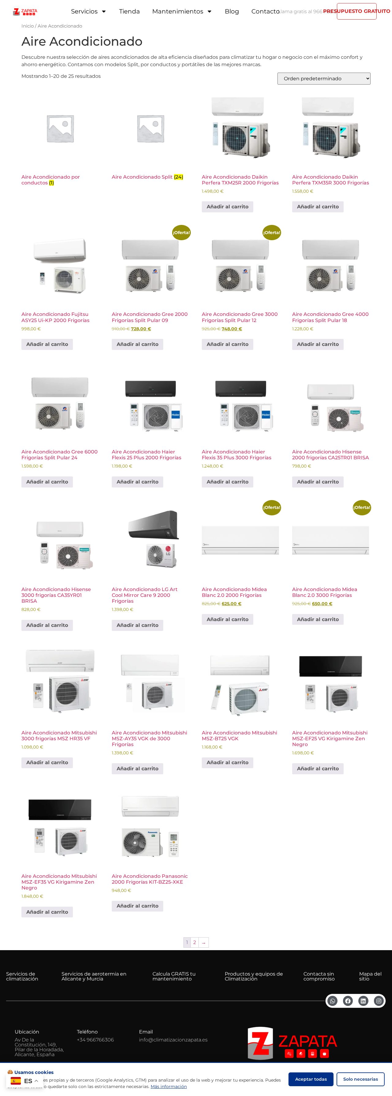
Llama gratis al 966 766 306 (310, 11)
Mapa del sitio (370, 976)
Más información (169, 1086)
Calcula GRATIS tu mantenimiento (174, 976)
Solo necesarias (360, 1079)
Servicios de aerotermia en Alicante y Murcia (94, 976)
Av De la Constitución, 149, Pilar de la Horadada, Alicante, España (39, 1047)
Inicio (27, 26)
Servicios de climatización (22, 976)
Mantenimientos (177, 11)
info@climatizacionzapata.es (173, 1040)
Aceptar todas (311, 1079)
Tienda (129, 11)
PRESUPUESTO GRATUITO (357, 11)
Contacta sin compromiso (319, 976)
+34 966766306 (95, 1040)
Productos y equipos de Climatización (254, 976)
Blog (232, 11)
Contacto (265, 11)
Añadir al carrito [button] (227, 207)
